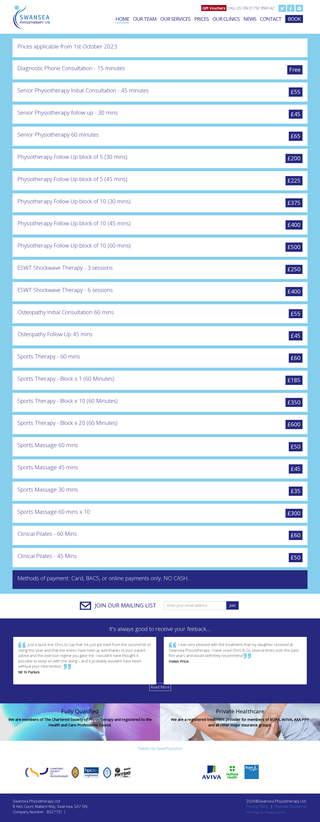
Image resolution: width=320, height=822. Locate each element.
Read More (160, 686)
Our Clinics (226, 18)
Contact (271, 18)
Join (233, 605)
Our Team (144, 18)
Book (294, 18)
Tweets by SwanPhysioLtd (160, 748)
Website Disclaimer (291, 806)
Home (122, 18)
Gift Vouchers (214, 7)
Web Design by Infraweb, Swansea (266, 812)
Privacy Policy (257, 806)
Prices (201, 18)
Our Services (175, 18)
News (250, 18)
